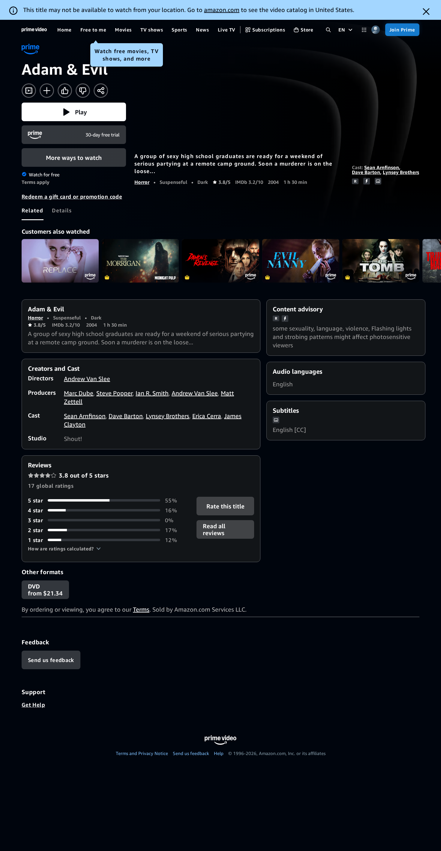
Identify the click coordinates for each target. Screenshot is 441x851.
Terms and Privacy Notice (142, 753)
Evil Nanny (300, 261)
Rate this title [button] (225, 505)
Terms (141, 609)
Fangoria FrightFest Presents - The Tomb (380, 261)
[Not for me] (83, 90)
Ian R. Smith (152, 393)
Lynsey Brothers (401, 172)
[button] (74, 112)
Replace (60, 261)
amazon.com (221, 9)
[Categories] (364, 29)
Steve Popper (114, 393)
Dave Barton (366, 172)
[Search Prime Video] (328, 29)
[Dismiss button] (426, 11)
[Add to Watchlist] (47, 90)
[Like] (65, 90)
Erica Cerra (206, 415)
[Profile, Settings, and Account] (376, 29)
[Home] (34, 29)
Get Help (33, 704)
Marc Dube (78, 393)
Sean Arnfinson (381, 167)
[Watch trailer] (29, 90)
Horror (141, 182)
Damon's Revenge (220, 261)
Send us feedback (191, 753)
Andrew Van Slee (87, 378)
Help (219, 753)
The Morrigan (140, 261)
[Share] (101, 90)
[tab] (33, 210)
